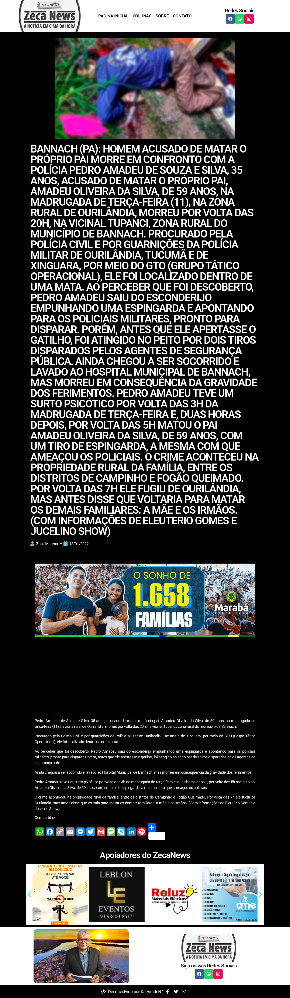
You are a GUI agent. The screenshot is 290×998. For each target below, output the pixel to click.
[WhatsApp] (40, 831)
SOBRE (162, 15)
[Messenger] (80, 831)
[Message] (111, 831)
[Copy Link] (60, 831)
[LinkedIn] (131, 831)
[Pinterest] (142, 831)
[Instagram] (249, 19)
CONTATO (182, 15)
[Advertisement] (145, 675)
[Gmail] (101, 831)
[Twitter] (91, 831)
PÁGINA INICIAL (113, 15)
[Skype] (121, 831)
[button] (29, 894)
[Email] (70, 831)
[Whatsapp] (239, 19)
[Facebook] (230, 19)
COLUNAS (142, 15)
